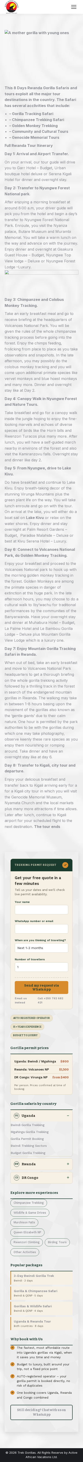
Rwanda (25, 1164)
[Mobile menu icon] (73, 7)
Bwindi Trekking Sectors (29, 1146)
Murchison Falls (24, 1222)
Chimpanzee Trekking (29, 1202)
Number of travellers (30, 959)
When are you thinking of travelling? (40, 940)
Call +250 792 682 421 (50, 1000)
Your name (22, 902)
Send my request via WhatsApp (41, 987)
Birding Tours (57, 1242)
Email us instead (21, 1000)
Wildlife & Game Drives (30, 1212)
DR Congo (26, 1178)
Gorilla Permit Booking (27, 1139)
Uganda (25, 1116)
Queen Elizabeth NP (27, 1232)
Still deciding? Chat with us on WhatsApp (41, 1412)
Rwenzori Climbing (27, 1242)
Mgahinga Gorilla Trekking (30, 1132)
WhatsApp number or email (34, 921)
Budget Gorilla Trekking (28, 1153)
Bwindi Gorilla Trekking (27, 1125)
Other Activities (25, 1252)
